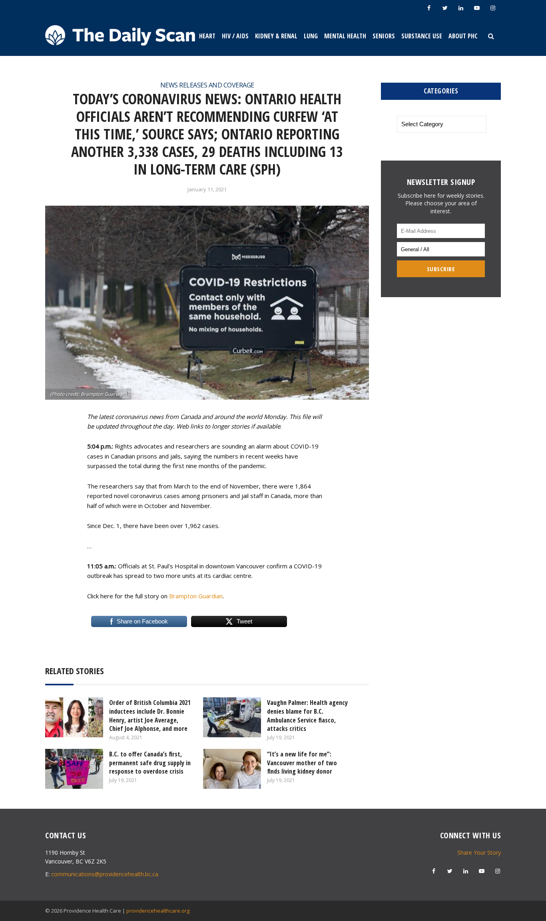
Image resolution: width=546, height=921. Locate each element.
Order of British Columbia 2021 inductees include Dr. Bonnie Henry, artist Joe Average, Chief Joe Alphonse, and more (149, 715)
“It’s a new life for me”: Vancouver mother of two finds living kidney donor (302, 763)
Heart (207, 36)
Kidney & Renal (276, 36)
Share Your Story (479, 852)
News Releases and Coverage (207, 85)
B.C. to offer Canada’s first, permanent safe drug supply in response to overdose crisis (150, 763)
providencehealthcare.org (157, 910)
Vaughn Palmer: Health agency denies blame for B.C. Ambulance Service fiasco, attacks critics (307, 715)
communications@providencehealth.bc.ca (104, 874)
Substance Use (421, 36)
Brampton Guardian (196, 596)
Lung (311, 36)
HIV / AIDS (235, 36)
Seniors (384, 36)
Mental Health (345, 36)
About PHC (463, 36)
